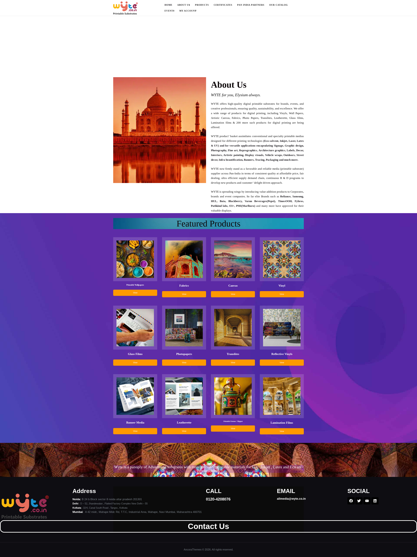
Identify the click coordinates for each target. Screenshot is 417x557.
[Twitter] (359, 500)
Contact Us (208, 526)
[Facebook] (351, 500)
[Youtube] (367, 500)
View (135, 293)
